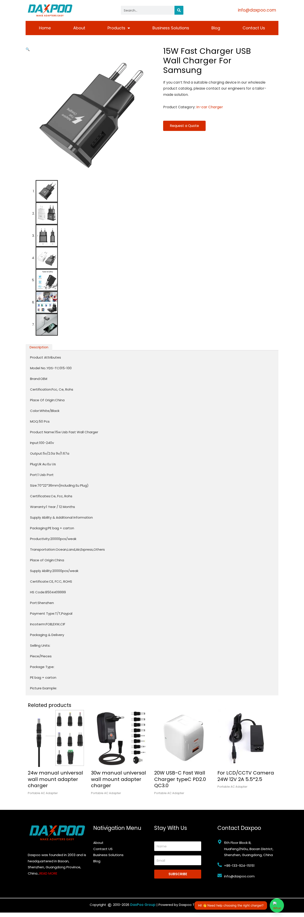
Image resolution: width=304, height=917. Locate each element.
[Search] (178, 10)
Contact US (103, 849)
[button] (28, 49)
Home (45, 28)
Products (116, 28)
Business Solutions (170, 28)
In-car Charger (209, 107)
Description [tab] (39, 347)
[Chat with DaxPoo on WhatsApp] (277, 905)
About (79, 28)
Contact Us (254, 28)
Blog (215, 28)
